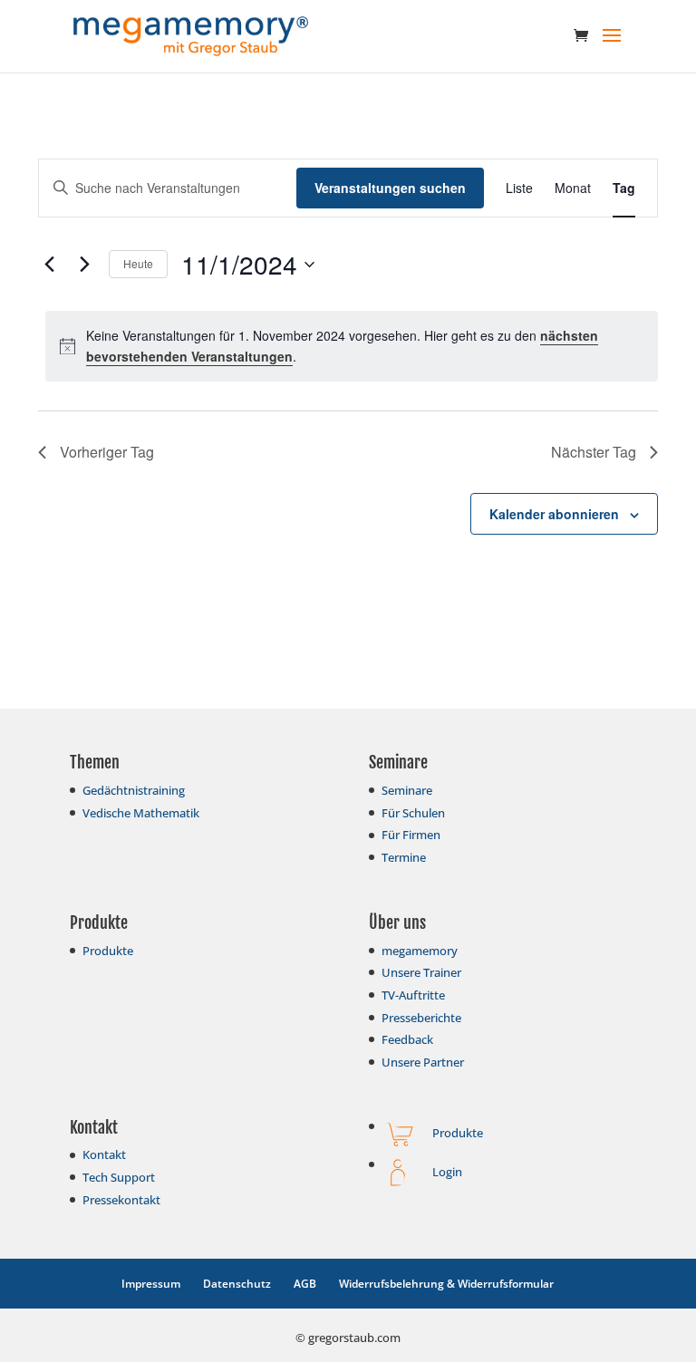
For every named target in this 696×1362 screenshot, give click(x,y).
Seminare (407, 790)
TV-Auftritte (413, 995)
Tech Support (118, 1177)
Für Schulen (413, 813)
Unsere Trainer (421, 972)
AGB (305, 1283)
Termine (404, 857)
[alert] (351, 346)
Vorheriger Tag (107, 451)
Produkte (107, 950)
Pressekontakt (121, 1200)
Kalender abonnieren (554, 514)
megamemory (420, 950)
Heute (138, 263)
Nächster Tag (593, 451)
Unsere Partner (423, 1062)
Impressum (150, 1283)
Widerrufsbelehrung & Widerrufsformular (446, 1283)
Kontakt (104, 1154)
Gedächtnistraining (133, 790)
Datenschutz (237, 1283)
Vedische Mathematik (140, 813)
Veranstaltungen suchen (390, 188)
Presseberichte (421, 1017)
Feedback (407, 1039)
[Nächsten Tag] (84, 264)
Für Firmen (411, 834)
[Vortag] (49, 264)
